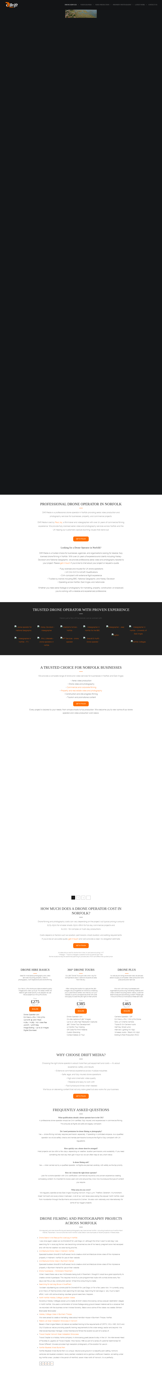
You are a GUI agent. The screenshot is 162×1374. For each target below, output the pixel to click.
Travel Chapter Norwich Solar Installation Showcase (59, 1334)
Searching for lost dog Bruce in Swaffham (55, 1284)
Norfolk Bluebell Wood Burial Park (52, 1347)
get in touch (65, 563)
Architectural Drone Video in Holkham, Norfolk (56, 1251)
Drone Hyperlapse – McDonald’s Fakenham (56, 1271)
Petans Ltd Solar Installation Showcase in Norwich (58, 1321)
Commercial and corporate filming (81, 687)
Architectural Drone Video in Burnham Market (56, 1261)
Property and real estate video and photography (81, 690)
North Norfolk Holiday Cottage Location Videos (57, 1298)
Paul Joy (58, 522)
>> (52, 1363)
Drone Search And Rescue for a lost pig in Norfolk (58, 1238)
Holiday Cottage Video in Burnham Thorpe (55, 1314)
